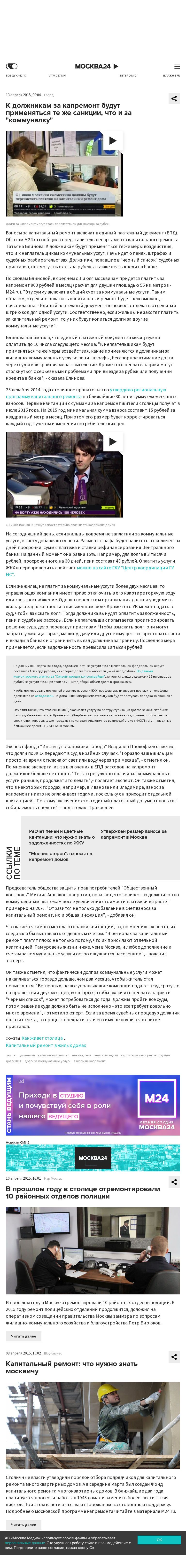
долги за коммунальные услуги (47, 1061)
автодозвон (43, 696)
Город (49, 95)
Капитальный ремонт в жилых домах (46, 1045)
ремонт (11, 1055)
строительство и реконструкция (145, 1055)
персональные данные (25, 1542)
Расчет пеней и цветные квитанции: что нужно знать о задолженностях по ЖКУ (62, 837)
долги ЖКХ (14, 1061)
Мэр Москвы (53, 1178)
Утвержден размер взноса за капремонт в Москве (134, 834)
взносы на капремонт (90, 1061)
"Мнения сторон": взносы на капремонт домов (60, 856)
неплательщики (106, 1055)
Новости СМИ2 (17, 1142)
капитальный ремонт (53, 1055)
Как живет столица (42, 1038)
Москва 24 (93, 66)
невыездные (81, 1055)
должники (27, 1055)
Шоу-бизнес (53, 1353)
